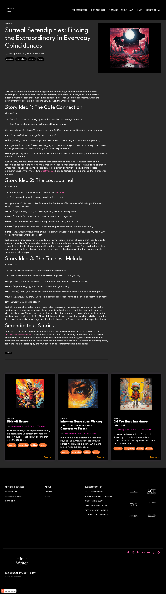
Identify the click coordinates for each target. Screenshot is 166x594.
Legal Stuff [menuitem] (11, 573)
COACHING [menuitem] (10, 501)
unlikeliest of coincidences (18, 334)
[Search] (158, 10)
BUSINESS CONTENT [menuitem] (93, 487)
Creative (9, 59)
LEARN (139, 10)
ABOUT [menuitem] (48, 487)
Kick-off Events (18, 421)
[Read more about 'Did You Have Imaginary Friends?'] (136, 393)
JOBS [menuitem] (47, 496)
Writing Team (15, 53)
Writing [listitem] (34, 445)
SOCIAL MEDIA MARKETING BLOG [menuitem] (99, 496)
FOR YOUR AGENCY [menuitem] (13, 496)
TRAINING (113, 10)
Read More (48, 457)
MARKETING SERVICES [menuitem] (14, 487)
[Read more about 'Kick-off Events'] (30, 393)
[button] (128, 552)
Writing (32, 59)
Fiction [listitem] (43, 445)
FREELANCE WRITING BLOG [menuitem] (96, 510)
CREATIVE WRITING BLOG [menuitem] (96, 505)
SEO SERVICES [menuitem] (11, 491)
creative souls (48, 170)
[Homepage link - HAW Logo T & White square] (22, 569)
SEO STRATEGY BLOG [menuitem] (94, 491)
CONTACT (151, 10)
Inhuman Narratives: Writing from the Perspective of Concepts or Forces (81, 425)
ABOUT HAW (127, 10)
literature (59, 192)
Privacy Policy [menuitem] (27, 573)
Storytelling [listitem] (23, 445)
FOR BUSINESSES (80, 10)
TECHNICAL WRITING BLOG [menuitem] (96, 515)
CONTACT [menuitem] (49, 491)
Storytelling (21, 59)
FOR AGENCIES (98, 10)
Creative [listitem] (11, 445)
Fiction (40, 59)
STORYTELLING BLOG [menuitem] (94, 501)
